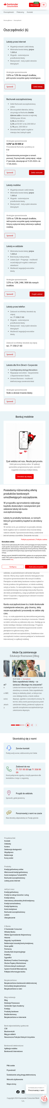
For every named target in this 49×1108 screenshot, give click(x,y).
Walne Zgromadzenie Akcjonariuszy (17, 934)
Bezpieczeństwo (10, 980)
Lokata (6, 914)
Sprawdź (10, 86)
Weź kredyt (34, 4)
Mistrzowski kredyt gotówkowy (16, 872)
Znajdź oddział (37, 294)
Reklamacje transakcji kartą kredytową (18, 943)
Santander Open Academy (14, 1005)
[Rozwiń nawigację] (43, 5)
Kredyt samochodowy (12, 903)
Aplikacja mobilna (10, 1048)
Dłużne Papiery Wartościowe (15, 963)
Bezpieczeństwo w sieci (13, 988)
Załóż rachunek (36, 172)
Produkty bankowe (11, 1011)
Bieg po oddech (10, 1034)
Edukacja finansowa (21, 656)
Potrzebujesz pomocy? (36, 1087)
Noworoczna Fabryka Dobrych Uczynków (19, 1037)
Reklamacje (8, 855)
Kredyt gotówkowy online (13, 869)
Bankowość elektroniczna (13, 1045)
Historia (7, 937)
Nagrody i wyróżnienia (12, 940)
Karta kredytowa (10, 909)
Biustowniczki (9, 1031)
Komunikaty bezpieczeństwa (15, 985)
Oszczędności (9, 12)
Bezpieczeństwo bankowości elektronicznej (20, 983)
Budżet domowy (10, 1014)
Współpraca (8, 852)
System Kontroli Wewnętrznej (15, 968)
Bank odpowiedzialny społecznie (16, 1025)
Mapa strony (11, 1084)
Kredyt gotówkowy (11, 892)
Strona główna (8, 20)
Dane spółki (8, 946)
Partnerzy (8, 948)
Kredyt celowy (9, 897)
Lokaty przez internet (12, 880)
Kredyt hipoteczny (11, 906)
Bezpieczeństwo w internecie (15, 1017)
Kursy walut (8, 857)
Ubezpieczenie (9, 917)
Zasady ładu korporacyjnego (14, 951)
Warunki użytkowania (15, 1079)
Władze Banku (9, 931)
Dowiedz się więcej (24, 476)
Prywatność (11, 1070)
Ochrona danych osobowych (14, 966)
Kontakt (30, 12)
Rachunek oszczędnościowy (14, 877)
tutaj (11, 559)
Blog (36, 656)
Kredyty (7, 1008)
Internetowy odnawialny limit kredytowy (19, 900)
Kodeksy (7, 954)
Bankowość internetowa (13, 1051)
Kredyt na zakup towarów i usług (16, 894)
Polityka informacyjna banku (14, 971)
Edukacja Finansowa (12, 1002)
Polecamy (20, 12)
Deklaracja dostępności (13, 849)
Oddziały (7, 843)
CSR (5, 1028)
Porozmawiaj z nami (36, 1090)
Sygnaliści (8, 957)
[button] (28, 725)
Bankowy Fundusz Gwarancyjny (16, 960)
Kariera (7, 846)
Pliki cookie (11, 1065)
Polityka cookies (41, 539)
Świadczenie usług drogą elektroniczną (21, 1074)
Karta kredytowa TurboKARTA (15, 875)
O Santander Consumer (13, 929)
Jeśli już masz (9, 889)
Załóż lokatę (37, 86)
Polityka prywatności (28, 539)
